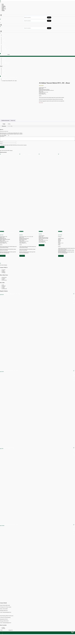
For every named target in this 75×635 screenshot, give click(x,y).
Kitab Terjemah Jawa (5, 50)
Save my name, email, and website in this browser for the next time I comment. (14, 145)
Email (1, 143)
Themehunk (15, 630)
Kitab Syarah (4, 49)
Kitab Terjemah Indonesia (6, 62)
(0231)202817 (5, 54)
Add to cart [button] (42, 245)
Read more (3, 255)
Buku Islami (4, 46)
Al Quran (3, 45)
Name (1, 141)
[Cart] (37, 15)
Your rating (2, 135)
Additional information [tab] (5, 120)
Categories (3, 35)
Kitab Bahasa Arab (5, 47)
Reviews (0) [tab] (13, 120)
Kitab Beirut (4, 48)
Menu (3, 34)
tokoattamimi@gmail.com (14, 54)
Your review (2, 136)
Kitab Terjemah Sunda (5, 51)
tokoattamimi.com (5, 630)
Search (49, 17)
